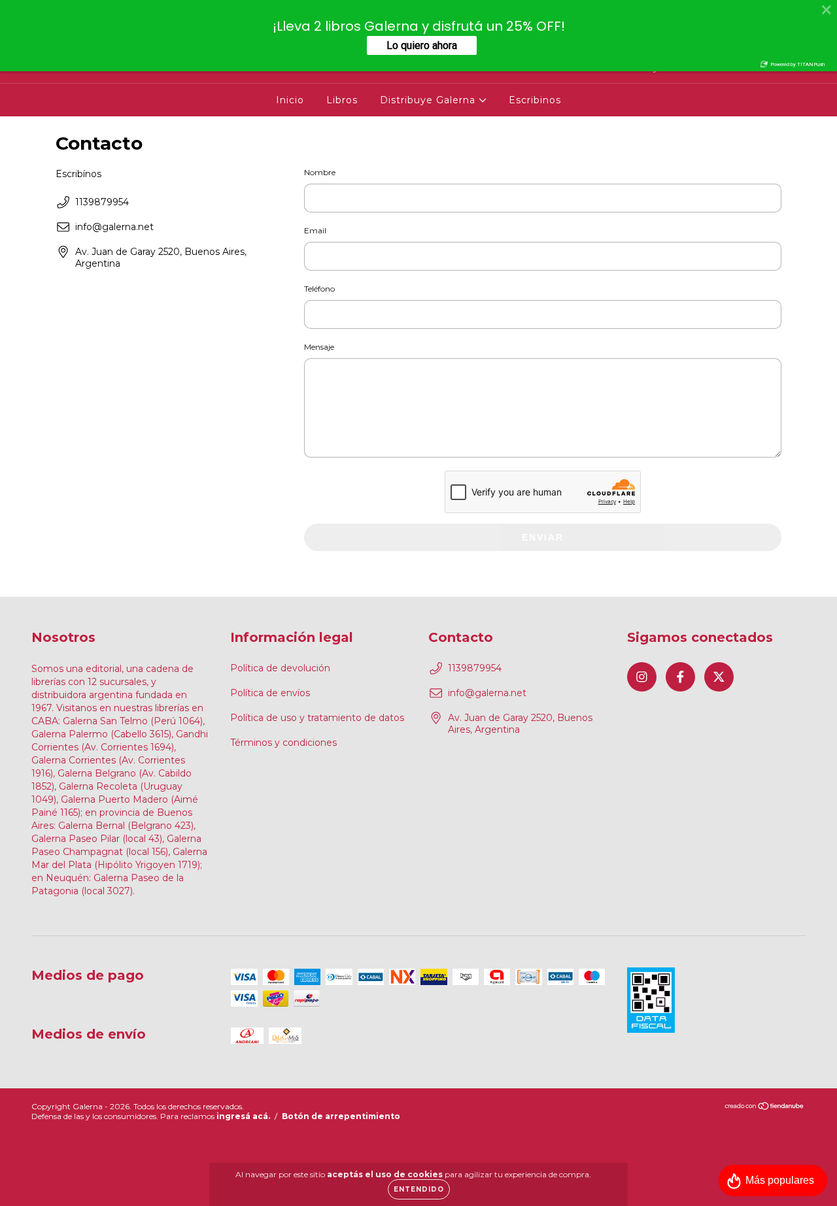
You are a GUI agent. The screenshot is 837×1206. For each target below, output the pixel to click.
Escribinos (535, 100)
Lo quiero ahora (421, 45)
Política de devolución (280, 668)
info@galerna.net (114, 227)
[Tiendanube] (765, 1108)
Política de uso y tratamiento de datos (317, 718)
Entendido (419, 1189)
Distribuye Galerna (429, 100)
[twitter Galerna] (719, 677)
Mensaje (319, 347)
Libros (342, 100)
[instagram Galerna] (642, 677)
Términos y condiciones (283, 742)
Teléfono (319, 288)
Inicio (290, 100)
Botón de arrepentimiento (341, 1116)
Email (315, 230)
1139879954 (102, 202)
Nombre (319, 172)
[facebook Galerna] (680, 677)
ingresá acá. (243, 1116)
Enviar (543, 537)
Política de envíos (270, 693)
